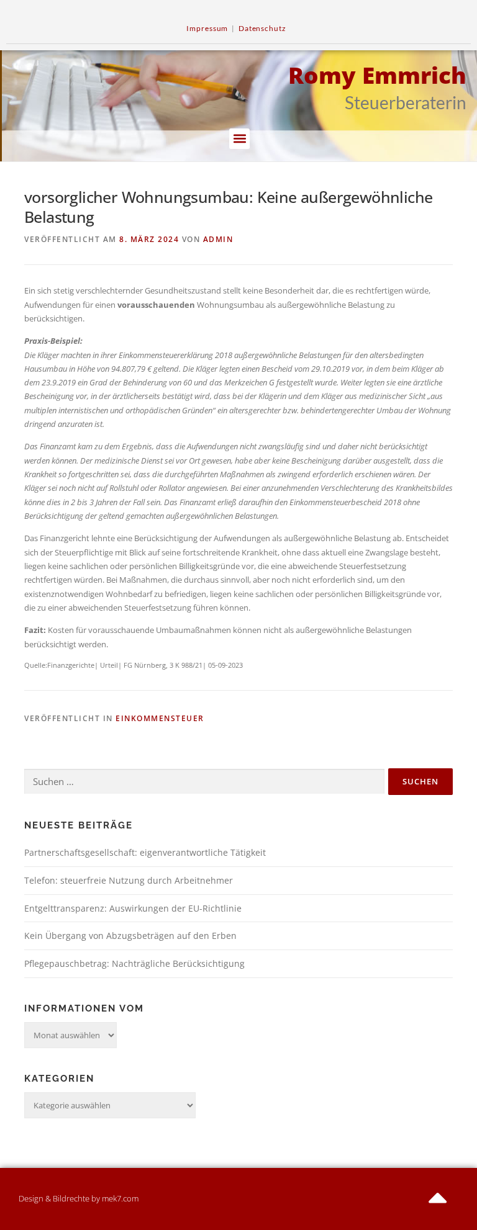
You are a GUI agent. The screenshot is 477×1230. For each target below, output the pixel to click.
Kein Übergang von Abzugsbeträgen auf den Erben (130, 935)
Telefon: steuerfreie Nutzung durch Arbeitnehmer (128, 880)
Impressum (207, 28)
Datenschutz (262, 28)
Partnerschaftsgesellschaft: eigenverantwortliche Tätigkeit (145, 852)
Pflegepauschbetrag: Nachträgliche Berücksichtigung (134, 963)
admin (218, 239)
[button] (239, 138)
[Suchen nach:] (204, 782)
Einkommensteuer (160, 718)
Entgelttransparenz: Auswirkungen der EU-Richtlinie (133, 908)
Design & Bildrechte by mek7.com (79, 1198)
